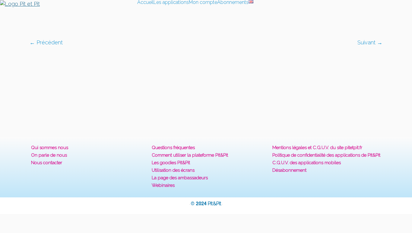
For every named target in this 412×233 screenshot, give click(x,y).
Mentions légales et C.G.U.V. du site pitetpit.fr (317, 147)
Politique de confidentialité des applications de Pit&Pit (326, 155)
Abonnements (233, 2)
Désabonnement (289, 170)
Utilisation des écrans (173, 170)
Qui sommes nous (49, 147)
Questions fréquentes (173, 147)
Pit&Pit (214, 203)
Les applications (171, 2)
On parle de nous (49, 155)
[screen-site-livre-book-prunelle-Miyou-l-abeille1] (206, 88)
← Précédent (46, 42)
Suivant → (369, 42)
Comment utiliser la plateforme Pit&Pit (190, 155)
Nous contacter (46, 162)
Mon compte (203, 2)
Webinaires (163, 185)
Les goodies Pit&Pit (171, 162)
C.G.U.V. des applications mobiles (306, 162)
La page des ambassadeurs (180, 177)
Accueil (145, 2)
